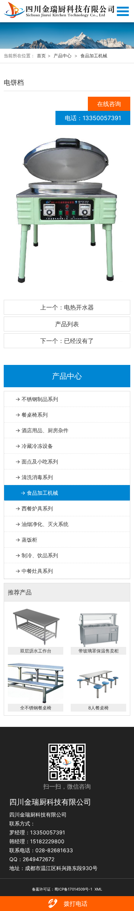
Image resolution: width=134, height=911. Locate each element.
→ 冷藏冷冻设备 (34, 446)
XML (98, 889)
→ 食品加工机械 (39, 493)
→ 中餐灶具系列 (34, 571)
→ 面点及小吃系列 (36, 461)
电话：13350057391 (93, 118)
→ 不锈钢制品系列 (36, 399)
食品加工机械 (93, 55)
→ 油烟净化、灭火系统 (41, 524)
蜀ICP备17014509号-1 (73, 889)
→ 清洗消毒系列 (34, 477)
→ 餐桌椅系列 (31, 414)
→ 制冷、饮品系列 (36, 555)
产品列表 (67, 324)
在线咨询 (109, 104)
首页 (41, 55)
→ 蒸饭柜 (26, 539)
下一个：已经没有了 (67, 340)
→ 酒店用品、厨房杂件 (41, 430)
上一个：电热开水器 (67, 307)
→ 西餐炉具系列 (34, 508)
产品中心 (62, 55)
